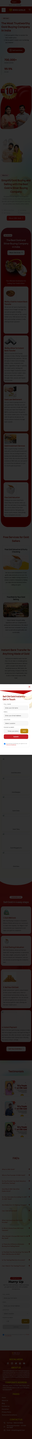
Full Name (7, 704)
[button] (29, 687)
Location (7, 719)
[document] (16, 719)
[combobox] (6, 731)
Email (6, 712)
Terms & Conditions (11, 745)
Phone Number (9, 727)
